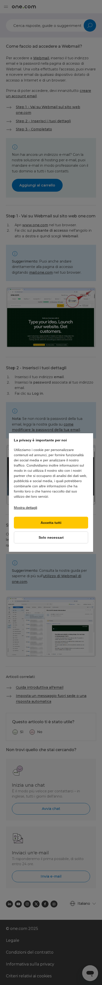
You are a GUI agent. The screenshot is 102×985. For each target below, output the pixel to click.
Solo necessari (51, 537)
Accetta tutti (51, 523)
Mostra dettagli (25, 508)
